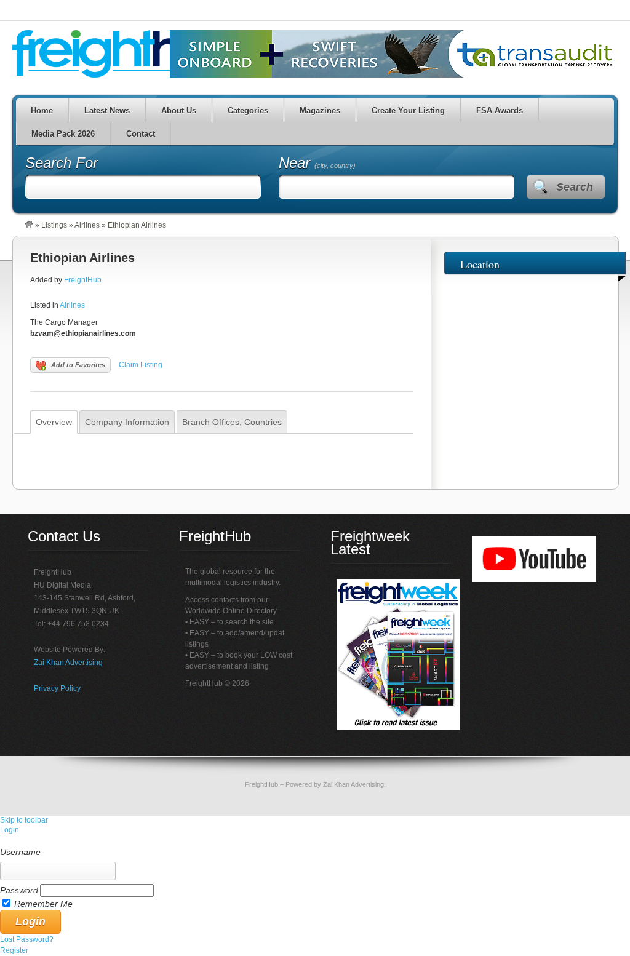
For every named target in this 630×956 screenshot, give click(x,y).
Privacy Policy (57, 688)
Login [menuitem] (9, 830)
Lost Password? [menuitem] (27, 939)
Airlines (87, 225)
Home (42, 110)
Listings (54, 225)
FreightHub (83, 280)
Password (19, 890)
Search (574, 187)
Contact (140, 133)
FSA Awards (499, 110)
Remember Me (43, 904)
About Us (178, 110)
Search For (61, 162)
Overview (54, 422)
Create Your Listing (408, 110)
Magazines (320, 110)
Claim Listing (140, 364)
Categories (248, 110)
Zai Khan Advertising (68, 662)
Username (20, 852)
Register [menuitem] (14, 950)
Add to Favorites (78, 364)
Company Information (127, 422)
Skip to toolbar (24, 820)
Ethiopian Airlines (82, 258)
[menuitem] (315, 840)
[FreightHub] (29, 225)
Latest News (107, 110)
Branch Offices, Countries (232, 422)
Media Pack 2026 (63, 133)
